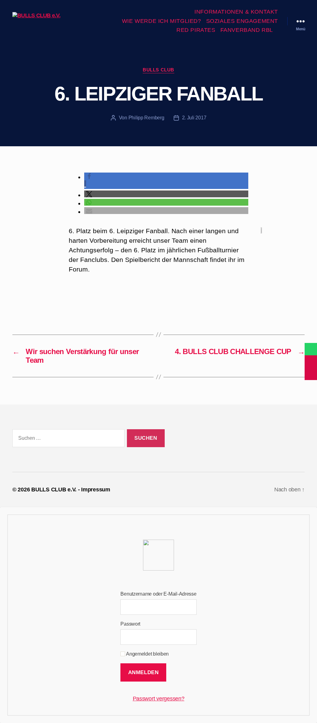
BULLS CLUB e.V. (53, 489)
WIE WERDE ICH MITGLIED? (161, 21)
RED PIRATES (195, 30)
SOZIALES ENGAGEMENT (242, 21)
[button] (166, 194)
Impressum (95, 489)
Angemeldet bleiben (147, 654)
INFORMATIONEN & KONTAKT (236, 12)
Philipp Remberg (146, 117)
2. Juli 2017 (194, 117)
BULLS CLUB (158, 69)
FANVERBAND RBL (246, 30)
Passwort (130, 624)
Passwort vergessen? (159, 698)
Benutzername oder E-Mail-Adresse (158, 594)
